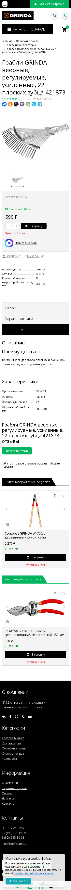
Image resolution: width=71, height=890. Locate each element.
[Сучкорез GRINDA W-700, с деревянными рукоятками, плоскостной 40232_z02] (35, 510)
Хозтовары (9, 758)
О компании (10, 783)
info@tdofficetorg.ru (14, 844)
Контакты (8, 803)
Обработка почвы (14, 748)
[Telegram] (39, 104)
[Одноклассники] (10, 104)
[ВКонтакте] (4, 104)
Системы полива (13, 753)
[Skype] (34, 104)
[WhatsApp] (28, 104)
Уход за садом (11, 743)
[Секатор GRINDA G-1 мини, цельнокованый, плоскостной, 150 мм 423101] (35, 607)
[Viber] (22, 104)
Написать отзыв (17, 451)
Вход (41, 4)
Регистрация (55, 4)
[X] (16, 104)
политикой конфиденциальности (33, 873)
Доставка (8, 798)
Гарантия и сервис (14, 788)
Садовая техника (13, 738)
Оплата (7, 793)
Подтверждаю (18, 881)
